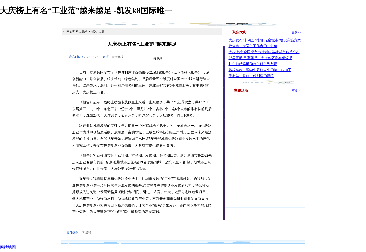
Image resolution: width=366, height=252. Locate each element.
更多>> (296, 32)
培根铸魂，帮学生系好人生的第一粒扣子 (260, 70)
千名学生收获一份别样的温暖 (251, 76)
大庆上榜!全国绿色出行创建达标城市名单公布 (264, 52)
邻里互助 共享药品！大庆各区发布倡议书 (260, 58)
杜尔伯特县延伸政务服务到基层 (253, 64)
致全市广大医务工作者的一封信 (253, 46)
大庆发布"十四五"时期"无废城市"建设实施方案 (265, 40)
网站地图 (8, 247)
